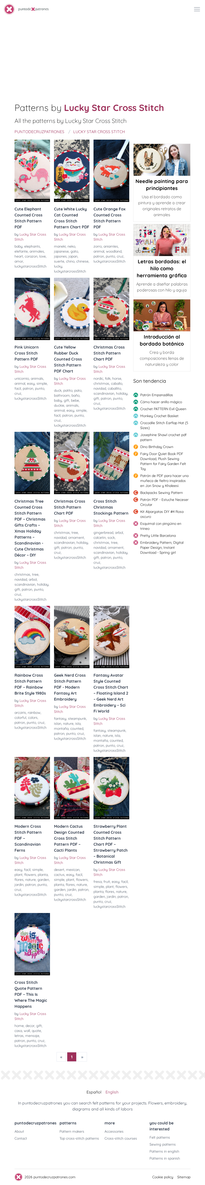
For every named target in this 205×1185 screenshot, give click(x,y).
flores (19, 879)
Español (94, 1092)
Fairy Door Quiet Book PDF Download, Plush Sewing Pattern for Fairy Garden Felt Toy (163, 461)
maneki (60, 246)
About (19, 1131)
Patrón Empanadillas (156, 395)
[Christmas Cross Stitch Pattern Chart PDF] (111, 309)
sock (111, 537)
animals (37, 378)
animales (37, 251)
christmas (101, 383)
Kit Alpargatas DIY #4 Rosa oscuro (162, 514)
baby (18, 246)
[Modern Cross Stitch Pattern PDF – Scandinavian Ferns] (32, 788)
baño (76, 395)
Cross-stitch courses (120, 1138)
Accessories (114, 1131)
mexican (73, 869)
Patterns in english (164, 1151)
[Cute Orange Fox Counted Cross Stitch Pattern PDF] (111, 171)
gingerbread (103, 532)
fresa (98, 881)
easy (31, 383)
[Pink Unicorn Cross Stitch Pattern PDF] (32, 309)
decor (30, 1025)
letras (19, 1035)
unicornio (21, 378)
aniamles (111, 246)
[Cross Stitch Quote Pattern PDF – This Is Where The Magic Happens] (32, 944)
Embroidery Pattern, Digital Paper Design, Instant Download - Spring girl (162, 547)
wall (27, 1030)
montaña (61, 728)
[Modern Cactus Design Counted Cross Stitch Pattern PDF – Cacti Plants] (72, 788)
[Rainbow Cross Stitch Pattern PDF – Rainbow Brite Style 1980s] (32, 637)
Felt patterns (160, 1137)
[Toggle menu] (197, 9)
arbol (33, 579)
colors (33, 717)
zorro (98, 246)
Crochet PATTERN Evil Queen (163, 409)
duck (58, 390)
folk (107, 378)
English (112, 1092)
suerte (59, 261)
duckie (59, 405)
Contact (20, 1138)
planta (43, 874)
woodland (114, 251)
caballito (114, 388)
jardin (19, 884)
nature (68, 723)
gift (66, 400)
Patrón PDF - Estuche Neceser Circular (164, 502)
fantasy (60, 718)
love (42, 256)
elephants (32, 246)
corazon (31, 256)
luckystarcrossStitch (30, 266)
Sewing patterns (163, 1144)
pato (78, 390)
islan (57, 723)
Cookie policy (162, 1177)
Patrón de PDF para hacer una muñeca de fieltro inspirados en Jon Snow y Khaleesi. (164, 480)
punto (110, 256)
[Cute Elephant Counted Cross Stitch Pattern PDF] (32, 171)
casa (18, 1030)
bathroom (62, 395)
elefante (21, 251)
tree (35, 574)
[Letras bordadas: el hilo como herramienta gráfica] (162, 240)
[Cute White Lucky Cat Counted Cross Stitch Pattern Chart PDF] (72, 171)
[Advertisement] (102, 56)
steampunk (77, 718)
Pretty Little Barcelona (158, 535)
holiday (122, 393)
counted (76, 728)
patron (99, 256)
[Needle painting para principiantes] (162, 160)
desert (59, 869)
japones (60, 256)
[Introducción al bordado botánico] (162, 315)
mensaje (32, 1035)
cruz (120, 256)
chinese (82, 261)
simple (41, 383)
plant (18, 874)
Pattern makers (72, 1131)
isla (77, 723)
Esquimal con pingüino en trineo (160, 526)
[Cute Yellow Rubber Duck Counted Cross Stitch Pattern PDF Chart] (72, 309)
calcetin (100, 537)
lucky (58, 266)
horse (116, 378)
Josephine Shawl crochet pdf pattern (163, 437)
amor (18, 261)
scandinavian (104, 393)
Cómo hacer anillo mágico (161, 402)
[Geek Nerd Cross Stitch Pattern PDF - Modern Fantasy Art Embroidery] (72, 637)
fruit (107, 881)
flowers (30, 874)
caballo (116, 383)
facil (17, 388)
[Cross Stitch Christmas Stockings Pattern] (111, 463)
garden (43, 879)
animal (99, 251)
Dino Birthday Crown (156, 447)
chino (70, 261)
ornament (76, 537)
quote (36, 1030)
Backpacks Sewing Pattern (161, 492)
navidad (100, 388)
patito (67, 390)
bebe (75, 400)
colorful (20, 717)
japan (73, 256)
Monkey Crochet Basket (159, 416)
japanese (61, 251)
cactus (59, 874)
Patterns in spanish (165, 1158)
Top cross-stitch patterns (79, 1138)
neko (71, 246)
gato (74, 251)
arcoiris (20, 712)
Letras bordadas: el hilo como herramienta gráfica (162, 268)
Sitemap (183, 1177)
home (19, 1025)
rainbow (34, 712)
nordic (98, 378)
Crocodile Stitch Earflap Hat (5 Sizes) (164, 425)
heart (18, 256)
